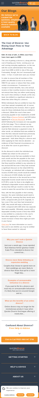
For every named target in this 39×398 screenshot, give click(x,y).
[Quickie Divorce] (19, 4)
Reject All (20, 395)
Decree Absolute (18, 119)
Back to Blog (11, 35)
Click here (5, 224)
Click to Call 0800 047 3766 (19, 339)
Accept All (30, 395)
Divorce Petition (18, 117)
